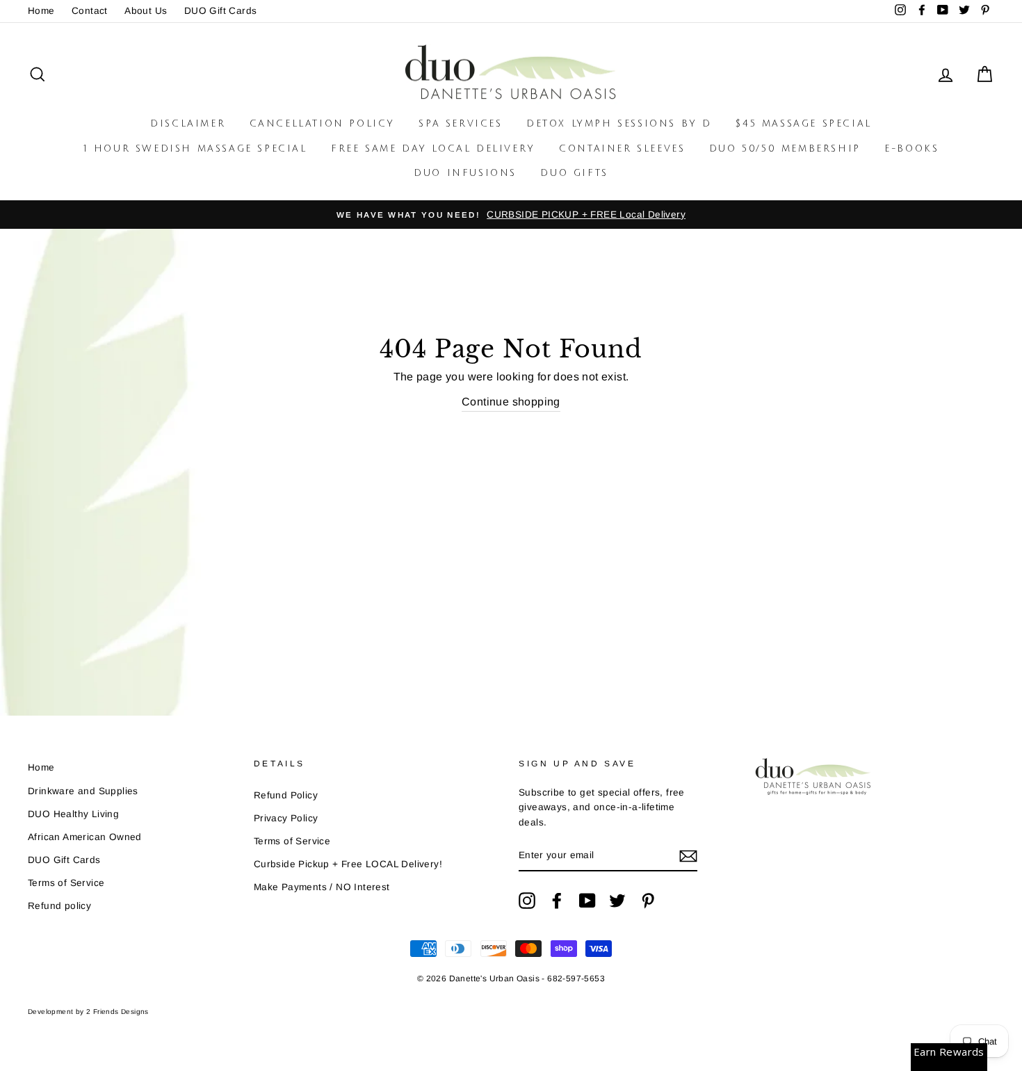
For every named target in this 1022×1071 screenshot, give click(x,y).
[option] (511, 215)
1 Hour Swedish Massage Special (195, 149)
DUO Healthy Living (73, 814)
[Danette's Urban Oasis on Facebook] (557, 900)
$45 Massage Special (803, 124)
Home (41, 11)
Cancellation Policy (322, 124)
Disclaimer (187, 124)
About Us (145, 11)
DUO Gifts (574, 173)
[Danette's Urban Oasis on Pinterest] (648, 900)
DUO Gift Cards (220, 11)
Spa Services (460, 124)
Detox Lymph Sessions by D (619, 124)
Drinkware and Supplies (83, 791)
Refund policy (59, 906)
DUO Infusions (465, 173)
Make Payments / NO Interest (322, 887)
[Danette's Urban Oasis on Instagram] (527, 900)
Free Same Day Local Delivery (433, 149)
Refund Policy (286, 795)
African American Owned (85, 837)
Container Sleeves (622, 149)
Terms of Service (66, 883)
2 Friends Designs (117, 1011)
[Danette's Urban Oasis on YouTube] (587, 900)
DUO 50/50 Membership (785, 149)
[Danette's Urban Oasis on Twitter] (617, 900)
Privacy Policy (286, 818)
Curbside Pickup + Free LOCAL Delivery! (348, 864)
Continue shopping (511, 402)
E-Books (911, 149)
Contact (90, 11)
